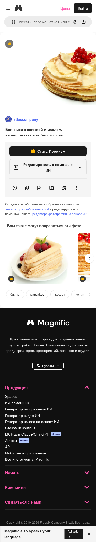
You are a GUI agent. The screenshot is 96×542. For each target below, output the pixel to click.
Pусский (48, 366)
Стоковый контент (20, 427)
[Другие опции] (76, 188)
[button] (48, 366)
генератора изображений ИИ (27, 209)
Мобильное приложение (25, 452)
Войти (83, 8)
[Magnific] (48, 324)
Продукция (16, 387)
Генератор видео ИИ (22, 415)
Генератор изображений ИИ (28, 408)
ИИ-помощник (17, 402)
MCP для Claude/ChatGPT (32, 434)
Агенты (16, 440)
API (8, 446)
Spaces (11, 396)
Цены (65, 8)
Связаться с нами (23, 502)
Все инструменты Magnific (27, 459)
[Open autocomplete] (11, 22)
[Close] (89, 534)
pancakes (37, 294)
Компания (15, 487)
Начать (12, 473)
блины (15, 294)
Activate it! (73, 533)
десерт (60, 294)
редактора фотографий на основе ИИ (60, 214)
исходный (34, 44)
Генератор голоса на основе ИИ (32, 421)
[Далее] (89, 258)
